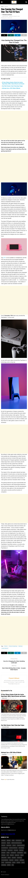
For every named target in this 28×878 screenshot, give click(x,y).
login (5, 779)
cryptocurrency (20, 845)
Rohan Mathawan (5, 727)
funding (16, 850)
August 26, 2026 (11, 754)
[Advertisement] (14, 125)
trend (23, 862)
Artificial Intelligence (16, 843)
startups (22, 860)
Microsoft (4, 857)
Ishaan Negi (4, 754)
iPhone (3, 855)
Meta (22, 855)
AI (23, 840)
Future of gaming (13, 646)
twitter (8, 865)
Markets (17, 855)
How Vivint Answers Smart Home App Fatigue (12, 86)
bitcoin (3, 845)
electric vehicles (13, 847)
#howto (8, 840)
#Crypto (3, 840)
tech (3, 862)
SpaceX (11, 860)
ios (25, 852)
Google (3, 852)
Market (11, 855)
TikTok (18, 862)
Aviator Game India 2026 (8, 834)
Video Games (5, 648)
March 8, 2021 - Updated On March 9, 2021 (11, 16)
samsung (19, 857)
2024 (13, 840)
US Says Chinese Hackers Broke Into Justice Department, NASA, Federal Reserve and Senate (13, 82)
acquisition (18, 840)
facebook (10, 850)
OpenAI (13, 857)
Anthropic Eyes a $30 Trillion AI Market (11, 88)
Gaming (6, 6)
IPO (7, 855)
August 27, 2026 (11, 698)
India (8, 852)
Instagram (13, 852)
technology (8, 862)
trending (4, 865)
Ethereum (4, 850)
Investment (20, 852)
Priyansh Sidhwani (7, 14)
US (12, 865)
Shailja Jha (4, 698)
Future (5, 646)
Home (2, 6)
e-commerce (5, 847)
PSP (4, 257)
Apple (8, 843)
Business (9, 845)
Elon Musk (21, 847)
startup (16, 860)
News (9, 857)
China (14, 845)
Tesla (14, 862)
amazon (3, 843)
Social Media (5, 860)
